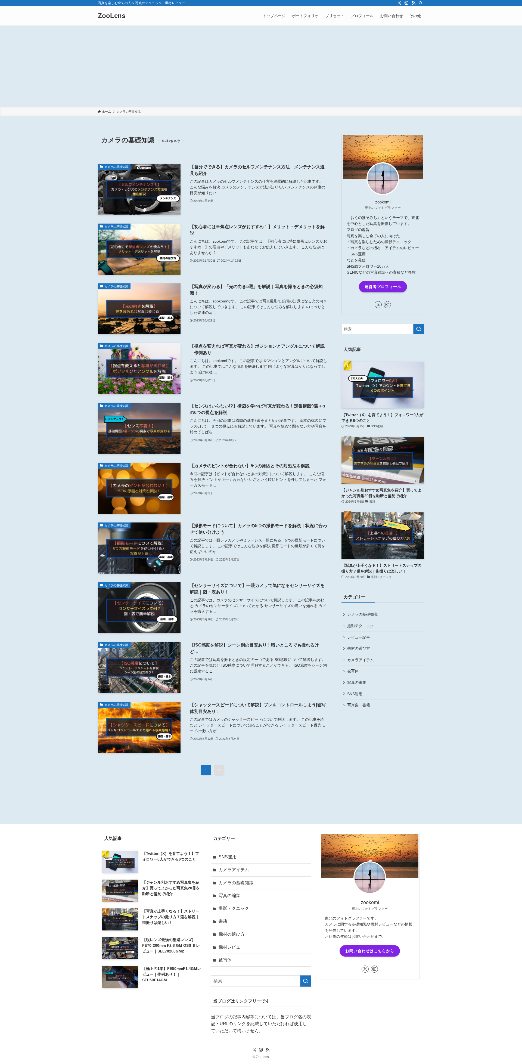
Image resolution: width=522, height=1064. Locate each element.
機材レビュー (232, 947)
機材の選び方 (358, 648)
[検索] (420, 3)
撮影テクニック (360, 626)
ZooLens (111, 16)
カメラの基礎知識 (362, 614)
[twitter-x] (399, 3)
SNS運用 (354, 694)
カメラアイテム (360, 660)
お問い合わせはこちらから (369, 951)
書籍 (223, 921)
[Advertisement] (261, 66)
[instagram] (406, 3)
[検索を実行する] (418, 329)
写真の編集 (356, 682)
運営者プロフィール (383, 286)
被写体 (353, 671)
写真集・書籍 (358, 705)
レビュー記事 (358, 637)
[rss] (413, 3)
